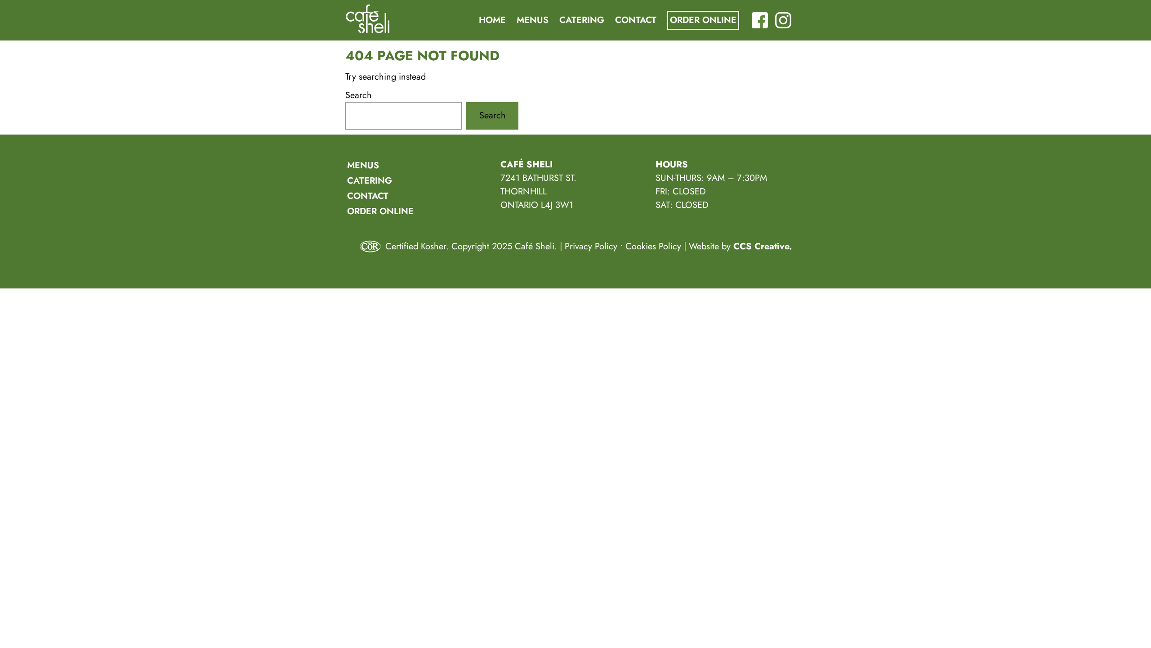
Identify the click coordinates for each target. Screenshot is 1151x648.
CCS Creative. (762, 246)
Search (358, 95)
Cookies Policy (653, 246)
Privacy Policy (591, 246)
